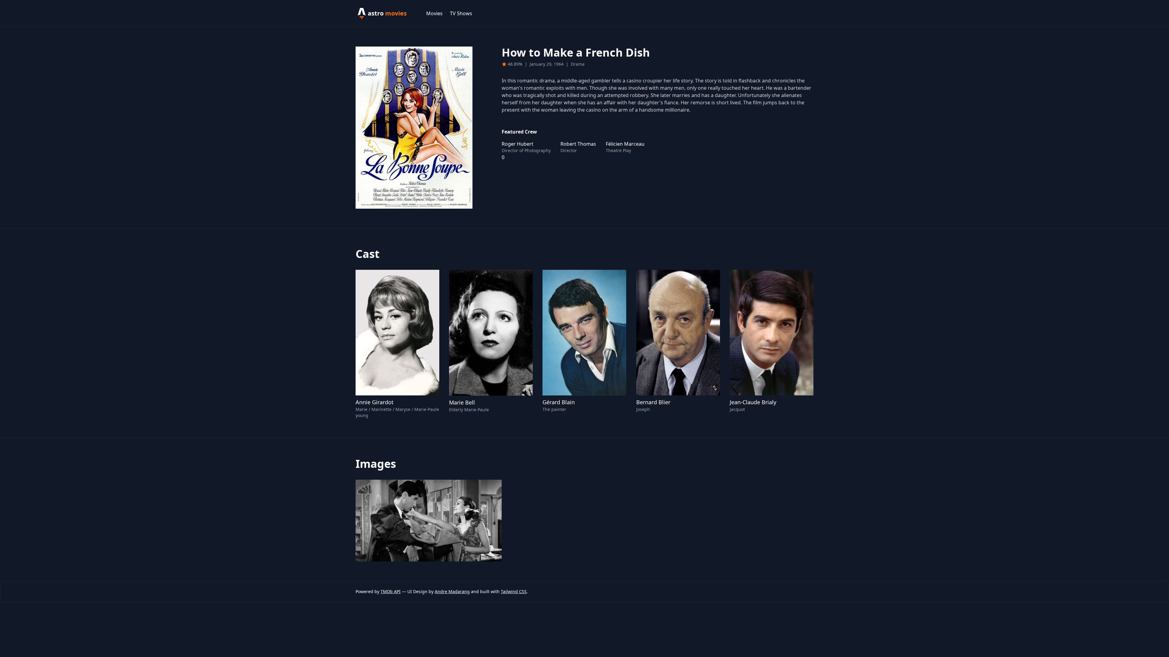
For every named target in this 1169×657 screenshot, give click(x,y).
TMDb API (391, 591)
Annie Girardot (375, 402)
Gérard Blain (558, 402)
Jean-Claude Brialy (753, 402)
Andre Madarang (452, 591)
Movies (434, 13)
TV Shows (461, 13)
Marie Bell (462, 402)
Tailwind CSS (514, 591)
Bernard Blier (653, 402)
